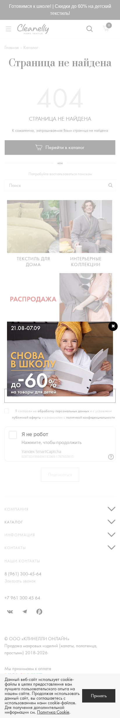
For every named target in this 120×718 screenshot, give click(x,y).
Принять (99, 695)
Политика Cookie (53, 712)
